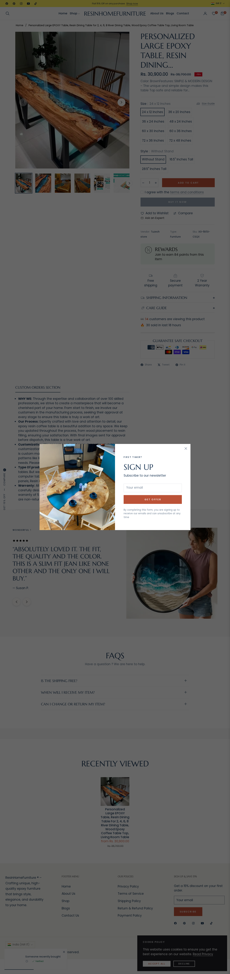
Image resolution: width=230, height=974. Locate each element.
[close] (186, 448)
